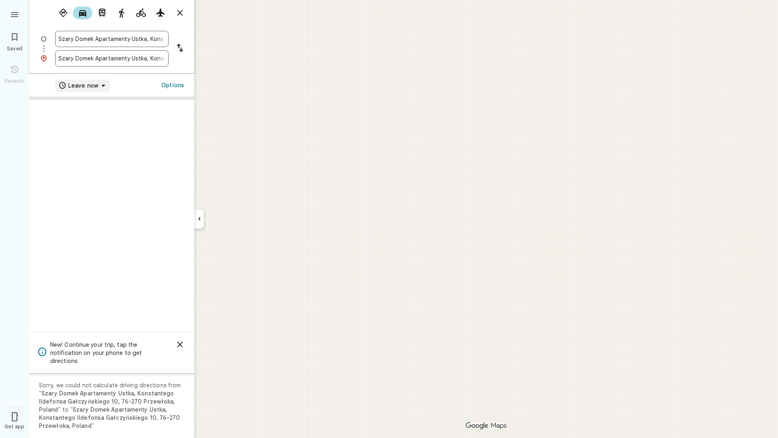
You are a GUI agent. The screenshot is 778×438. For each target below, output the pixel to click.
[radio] (63, 13)
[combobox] (111, 39)
